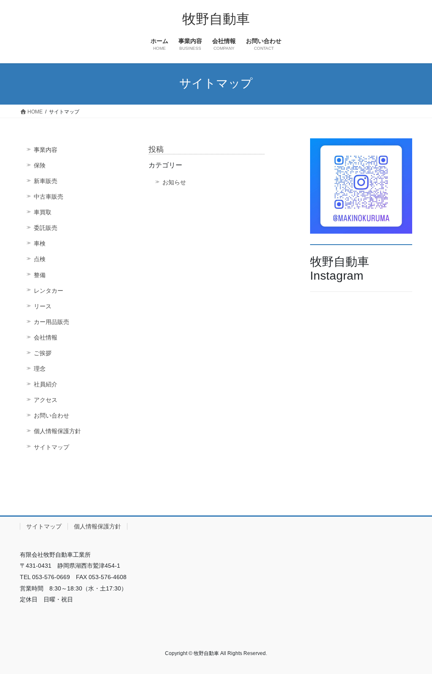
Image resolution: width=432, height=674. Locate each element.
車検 (40, 243)
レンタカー (48, 290)
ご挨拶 (42, 353)
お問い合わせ (51, 415)
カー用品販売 (51, 321)
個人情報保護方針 (57, 431)
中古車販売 (48, 196)
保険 (40, 165)
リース (42, 306)
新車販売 (45, 181)
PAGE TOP (414, 646)
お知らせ (174, 182)
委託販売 (45, 227)
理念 (40, 368)
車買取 (42, 212)
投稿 (156, 149)
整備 (40, 275)
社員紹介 (45, 384)
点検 (40, 259)
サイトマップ (51, 447)
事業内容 (45, 149)
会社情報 (45, 337)
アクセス (45, 399)
